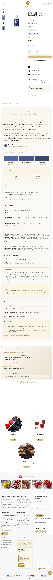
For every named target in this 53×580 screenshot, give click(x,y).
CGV (2, 501)
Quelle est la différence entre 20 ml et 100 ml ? (15, 301)
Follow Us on (40, 528)
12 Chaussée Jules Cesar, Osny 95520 (8, 519)
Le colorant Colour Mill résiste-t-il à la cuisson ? (16, 308)
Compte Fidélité (21, 522)
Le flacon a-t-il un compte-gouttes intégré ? (15, 316)
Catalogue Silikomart (7, 544)
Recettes (19, 531)
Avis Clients (20, 517)
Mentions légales (5, 499)
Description (7, 103)
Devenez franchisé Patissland (22, 526)
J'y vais (13, 439)
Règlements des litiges (23, 505)
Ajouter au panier (7, 408)
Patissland (23, 578)
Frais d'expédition (39, 22)
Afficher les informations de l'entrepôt (39, 82)
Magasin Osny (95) (22, 519)
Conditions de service (42, 521)
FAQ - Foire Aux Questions (24, 502)
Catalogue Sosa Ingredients (5, 546)
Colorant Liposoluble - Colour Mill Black (36, 326)
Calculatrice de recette (23, 520)
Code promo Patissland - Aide (24, 499)
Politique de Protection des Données (8, 508)
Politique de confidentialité (44, 519)
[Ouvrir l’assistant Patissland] (50, 573)
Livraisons (20, 504)
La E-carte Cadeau (22, 529)
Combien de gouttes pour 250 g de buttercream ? (16, 305)
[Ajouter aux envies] (3, 386)
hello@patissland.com (10, 515)
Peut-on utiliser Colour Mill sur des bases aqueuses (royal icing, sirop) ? (22, 312)
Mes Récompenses (11, 3)
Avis (16, 103)
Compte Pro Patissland (23, 524)
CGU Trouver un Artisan (7, 502)
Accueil (3, 9)
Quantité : (30, 40)
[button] (31, 37)
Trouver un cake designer (24, 515)
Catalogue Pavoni (6, 542)
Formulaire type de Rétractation (6, 505)
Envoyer (39, 515)
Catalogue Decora (6, 540)
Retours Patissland (22, 507)
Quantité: (30, 49)
